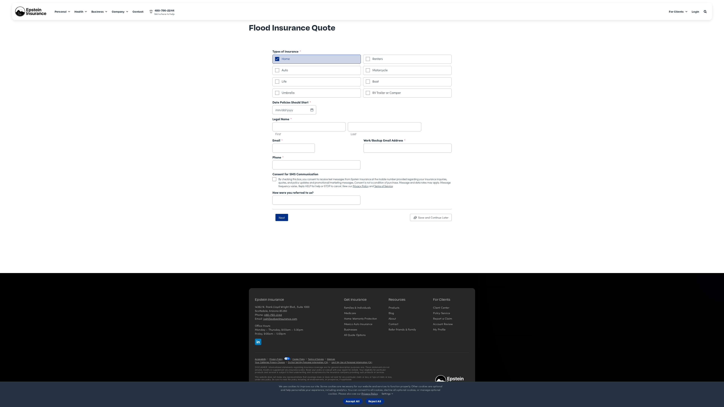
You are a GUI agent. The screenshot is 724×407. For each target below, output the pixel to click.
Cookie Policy (298, 359)
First (278, 134)
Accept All (353, 401)
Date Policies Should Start (291, 102)
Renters (377, 59)
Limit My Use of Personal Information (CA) (351, 362)
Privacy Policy (361, 186)
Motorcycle (380, 70)
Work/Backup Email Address (385, 140)
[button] (705, 11)
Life (284, 81)
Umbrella (288, 92)
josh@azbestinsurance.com (280, 319)
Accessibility (260, 359)
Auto (285, 70)
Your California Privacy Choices (270, 362)
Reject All (374, 401)
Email (277, 140)
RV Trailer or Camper (386, 92)
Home (286, 59)
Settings (386, 393)
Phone (278, 157)
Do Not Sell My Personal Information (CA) (308, 362)
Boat (375, 81)
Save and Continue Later (433, 217)
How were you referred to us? (293, 192)
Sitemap (331, 359)
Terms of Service (383, 186)
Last (353, 134)
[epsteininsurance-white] (452, 377)
